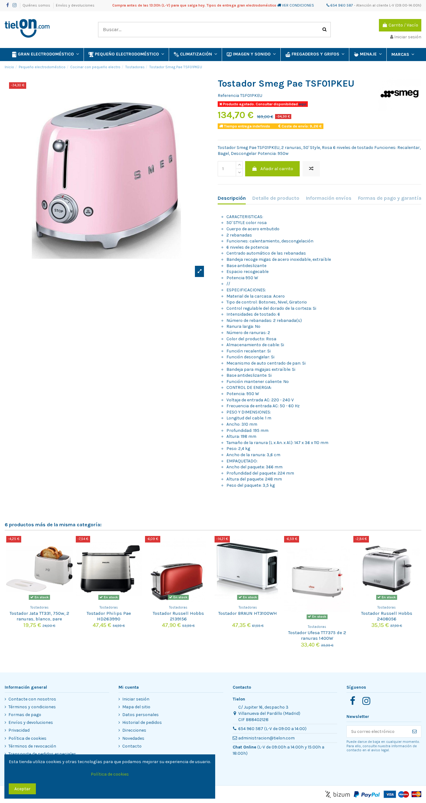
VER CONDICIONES (298, 5)
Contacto (132, 746)
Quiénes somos (36, 5)
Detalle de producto (275, 198)
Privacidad (19, 730)
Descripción (232, 198)
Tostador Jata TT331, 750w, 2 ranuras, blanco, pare (39, 616)
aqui (302, 104)
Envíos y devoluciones (75, 5)
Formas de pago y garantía (389, 198)
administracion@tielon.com (266, 738)
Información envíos (328, 198)
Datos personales (140, 714)
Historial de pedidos (142, 722)
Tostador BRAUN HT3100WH (247, 613)
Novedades (133, 738)
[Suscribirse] (414, 732)
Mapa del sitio (136, 707)
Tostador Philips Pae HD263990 (109, 616)
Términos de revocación (32, 746)
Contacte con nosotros (32, 699)
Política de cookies (27, 738)
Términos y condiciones (32, 707)
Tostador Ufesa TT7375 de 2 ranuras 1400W (317, 635)
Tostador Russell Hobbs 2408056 (386, 616)
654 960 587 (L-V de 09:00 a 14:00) (272, 728)
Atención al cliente (372, 5)
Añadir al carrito (276, 168)
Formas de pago (24, 714)
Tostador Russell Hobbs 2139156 (178, 616)
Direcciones (134, 730)
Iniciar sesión (135, 699)
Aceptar (22, 788)
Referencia (228, 95)
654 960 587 (341, 5)
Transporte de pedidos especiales (42, 754)
